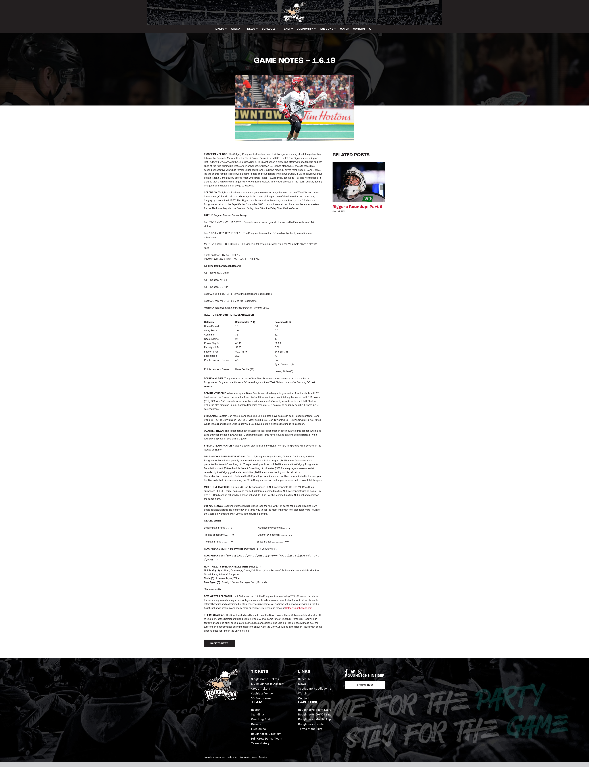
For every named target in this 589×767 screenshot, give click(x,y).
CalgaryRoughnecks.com (298, 608)
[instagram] (360, 671)
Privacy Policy (244, 757)
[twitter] (352, 671)
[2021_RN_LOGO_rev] (222, 670)
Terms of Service (259, 757)
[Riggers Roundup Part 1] (359, 182)
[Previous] (335, 187)
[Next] (382, 187)
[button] (370, 29)
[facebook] (346, 671)
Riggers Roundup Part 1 (357, 207)
